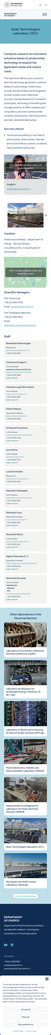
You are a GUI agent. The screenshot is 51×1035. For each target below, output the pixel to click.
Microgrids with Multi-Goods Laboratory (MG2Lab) (21, 883)
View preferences (25, 1024)
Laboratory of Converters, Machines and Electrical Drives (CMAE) (25, 652)
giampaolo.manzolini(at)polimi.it (19, 497)
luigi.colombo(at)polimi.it (16, 394)
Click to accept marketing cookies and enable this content (25, 166)
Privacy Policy (31, 1031)
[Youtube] (5, 944)
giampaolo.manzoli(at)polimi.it (20, 325)
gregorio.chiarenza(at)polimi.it (19, 372)
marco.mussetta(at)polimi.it (17, 541)
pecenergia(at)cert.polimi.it (17, 968)
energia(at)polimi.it (13, 965)
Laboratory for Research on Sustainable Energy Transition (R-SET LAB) (23, 691)
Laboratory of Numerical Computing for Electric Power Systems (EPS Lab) (25, 731)
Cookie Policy (18, 1031)
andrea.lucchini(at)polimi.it (17, 479)
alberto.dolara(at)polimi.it (16, 416)
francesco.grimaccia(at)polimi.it (19, 435)
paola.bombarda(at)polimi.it (17, 350)
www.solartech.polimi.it (18, 188)
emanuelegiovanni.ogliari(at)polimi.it (21, 563)
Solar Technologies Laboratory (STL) (25, 846)
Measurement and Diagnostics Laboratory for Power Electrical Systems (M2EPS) (22, 808)
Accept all (25, 1009)
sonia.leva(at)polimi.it (22, 306)
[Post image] (25, 634)
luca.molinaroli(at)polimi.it (17, 519)
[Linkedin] (11, 944)
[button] (47, 979)
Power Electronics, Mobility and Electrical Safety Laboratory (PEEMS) (25, 769)
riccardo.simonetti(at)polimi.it (18, 593)
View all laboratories (25, 896)
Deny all (25, 1017)
